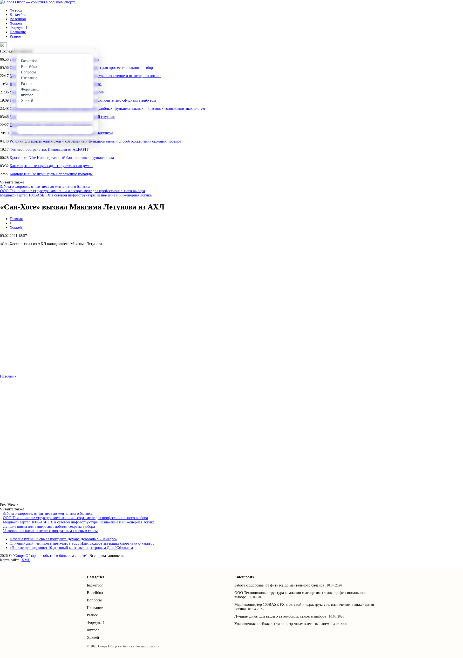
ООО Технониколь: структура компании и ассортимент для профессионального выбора (72, 191)
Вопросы (94, 600)
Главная (16, 219)
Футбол (16, 10)
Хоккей (16, 23)
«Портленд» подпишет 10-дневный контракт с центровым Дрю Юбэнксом (71, 548)
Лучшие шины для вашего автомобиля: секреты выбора (49, 526)
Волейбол (18, 19)
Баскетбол (18, 15)
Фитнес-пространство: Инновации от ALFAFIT (49, 149)
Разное (15, 36)
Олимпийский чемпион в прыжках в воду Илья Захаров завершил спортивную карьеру (82, 543)
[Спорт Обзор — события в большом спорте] (37, 2)
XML (25, 560)
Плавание (18, 32)
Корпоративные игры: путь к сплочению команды (51, 174)
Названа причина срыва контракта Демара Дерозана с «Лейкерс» (63, 539)
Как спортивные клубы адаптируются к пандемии (51, 166)
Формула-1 (18, 28)
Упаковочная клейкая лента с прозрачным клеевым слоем (50, 531)
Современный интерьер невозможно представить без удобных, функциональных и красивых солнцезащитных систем (107, 108)
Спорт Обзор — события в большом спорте (50, 556)
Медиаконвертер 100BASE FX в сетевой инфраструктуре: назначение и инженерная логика (76, 195)
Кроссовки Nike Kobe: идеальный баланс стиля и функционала (62, 158)
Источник (8, 376)
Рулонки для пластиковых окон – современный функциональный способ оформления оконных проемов (96, 141)
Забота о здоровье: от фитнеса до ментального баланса (45, 186)
